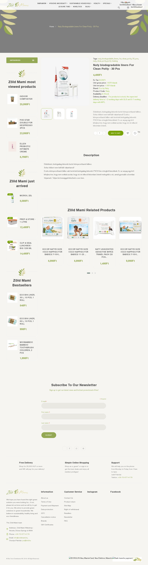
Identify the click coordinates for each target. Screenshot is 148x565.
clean (124, 58)
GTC (43, 513)
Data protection (47, 509)
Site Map (67, 506)
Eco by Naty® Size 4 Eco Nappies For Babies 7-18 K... (52, 252)
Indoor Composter (26, 97)
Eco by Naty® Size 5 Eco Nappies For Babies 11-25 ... (78, 252)
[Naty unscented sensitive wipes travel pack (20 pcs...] (104, 228)
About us (44, 498)
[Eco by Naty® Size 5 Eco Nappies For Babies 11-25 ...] (78, 228)
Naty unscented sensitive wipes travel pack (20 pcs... (104, 253)
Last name (45, 423)
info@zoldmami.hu (21, 538)
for (120, 58)
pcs (136, 58)
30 (133, 58)
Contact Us (68, 498)
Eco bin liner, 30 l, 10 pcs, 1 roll (27, 297)
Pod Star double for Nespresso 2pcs (26, 124)
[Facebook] (69, 448)
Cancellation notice (48, 517)
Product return (69, 502)
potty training (112, 61)
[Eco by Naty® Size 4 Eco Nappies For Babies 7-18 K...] (52, 228)
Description (91, 155)
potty (129, 58)
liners (116, 58)
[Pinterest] (83, 448)
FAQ (66, 521)
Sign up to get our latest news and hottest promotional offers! (74, 390)
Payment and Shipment (50, 506)
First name (45, 412)
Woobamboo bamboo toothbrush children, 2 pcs (27, 347)
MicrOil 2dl (26, 195)
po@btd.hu (26, 540)
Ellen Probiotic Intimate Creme (25, 147)
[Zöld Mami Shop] (18, 4)
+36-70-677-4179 (125, 477)
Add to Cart (115, 133)
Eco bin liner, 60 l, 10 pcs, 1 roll (27, 321)
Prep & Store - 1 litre (27, 220)
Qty (139, 132)
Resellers (67, 513)
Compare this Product (135, 133)
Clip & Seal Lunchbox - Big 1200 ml (26, 245)
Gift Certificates (47, 525)
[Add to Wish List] (128, 133)
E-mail (44, 401)
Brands (44, 521)
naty (99, 58)
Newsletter (68, 517)
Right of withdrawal (71, 509)
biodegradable (107, 58)
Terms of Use (46, 502)
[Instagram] (76, 448)
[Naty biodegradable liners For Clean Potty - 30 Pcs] (46, 114)
